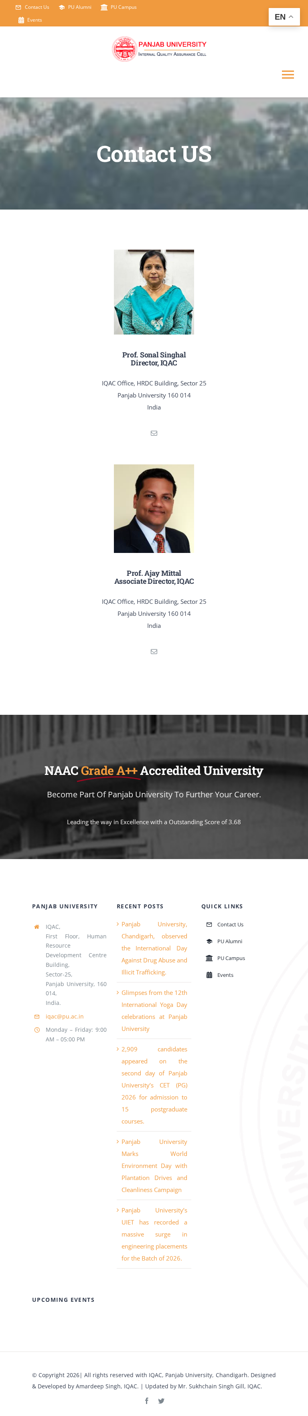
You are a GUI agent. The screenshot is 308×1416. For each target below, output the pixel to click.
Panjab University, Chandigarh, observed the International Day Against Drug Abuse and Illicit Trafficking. (155, 948)
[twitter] (161, 1401)
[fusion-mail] (154, 433)
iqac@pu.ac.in (65, 1016)
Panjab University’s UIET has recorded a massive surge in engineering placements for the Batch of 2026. (155, 1234)
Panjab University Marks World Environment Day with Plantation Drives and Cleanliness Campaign (155, 1166)
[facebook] (147, 1401)
